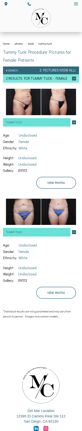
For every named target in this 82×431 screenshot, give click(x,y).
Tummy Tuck (41, 78)
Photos (19, 43)
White (23, 148)
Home (6, 43)
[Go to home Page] (41, 385)
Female (24, 141)
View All (67, 70)
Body (31, 43)
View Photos (56, 183)
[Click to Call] (29, 4)
